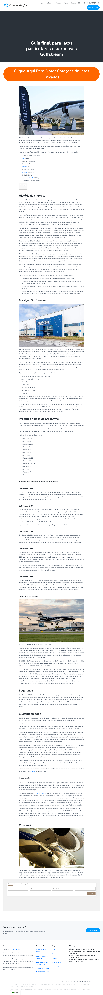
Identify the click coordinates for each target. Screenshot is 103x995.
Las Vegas (24, 167)
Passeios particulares (43, 972)
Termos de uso (57, 962)
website (33, 771)
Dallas (23, 158)
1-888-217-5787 (15, 949)
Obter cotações (93, 930)
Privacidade (56, 967)
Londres (24, 172)
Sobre (54, 954)
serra (24, 254)
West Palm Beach (27, 178)
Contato (54, 959)
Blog (53, 949)
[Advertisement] (51, 23)
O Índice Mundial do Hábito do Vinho (81, 949)
